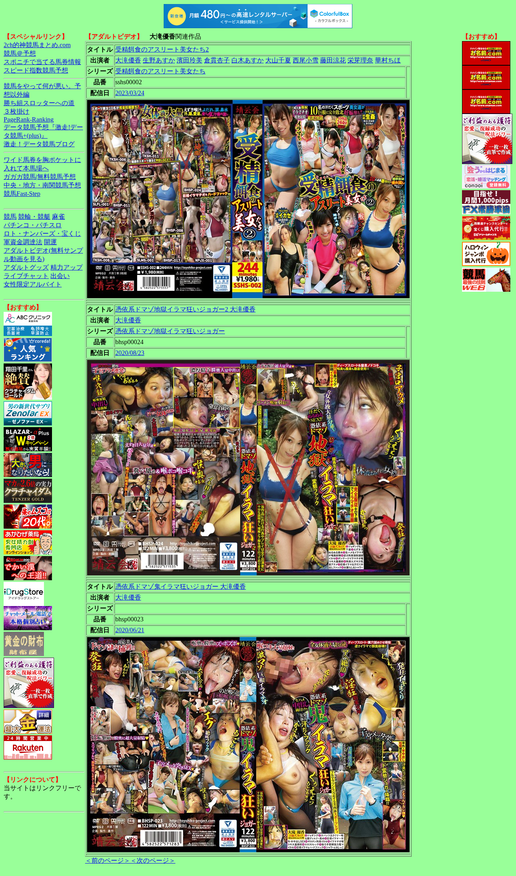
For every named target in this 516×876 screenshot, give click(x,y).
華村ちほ (388, 60)
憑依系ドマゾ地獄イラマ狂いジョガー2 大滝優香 (185, 309)
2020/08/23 (129, 352)
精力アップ (66, 267)
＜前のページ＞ (107, 860)
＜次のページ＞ (152, 860)
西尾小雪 (305, 60)
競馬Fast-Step (22, 193)
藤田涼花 (333, 60)
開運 (50, 242)
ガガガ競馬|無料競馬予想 (40, 176)
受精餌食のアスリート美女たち (160, 71)
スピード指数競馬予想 (36, 70)
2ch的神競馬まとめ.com (37, 45)
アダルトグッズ (26, 267)
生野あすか (159, 60)
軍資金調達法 (23, 242)
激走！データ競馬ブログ (39, 144)
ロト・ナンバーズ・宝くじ (42, 233)
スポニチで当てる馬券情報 (42, 61)
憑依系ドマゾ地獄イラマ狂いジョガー (170, 331)
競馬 (10, 216)
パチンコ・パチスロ (33, 225)
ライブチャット (26, 275)
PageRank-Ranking (29, 119)
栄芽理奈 (360, 60)
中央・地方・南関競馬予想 (42, 185)
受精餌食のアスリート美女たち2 (162, 49)
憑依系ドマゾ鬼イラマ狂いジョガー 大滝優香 (180, 586)
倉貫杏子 (217, 60)
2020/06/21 (129, 630)
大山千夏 (278, 60)
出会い (60, 275)
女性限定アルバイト (33, 284)
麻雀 (58, 216)
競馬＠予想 (20, 53)
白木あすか (247, 60)
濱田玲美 (189, 60)
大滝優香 (128, 60)
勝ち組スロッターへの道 (39, 103)
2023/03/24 (129, 92)
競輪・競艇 (34, 216)
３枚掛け (16, 111)
